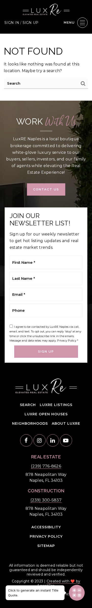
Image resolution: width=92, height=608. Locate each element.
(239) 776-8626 (46, 466)
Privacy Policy (66, 340)
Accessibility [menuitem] (46, 527)
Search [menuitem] (28, 405)
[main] (46, 67)
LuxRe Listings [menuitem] (56, 405)
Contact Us (46, 189)
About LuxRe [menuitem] (66, 423)
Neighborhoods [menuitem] (30, 423)
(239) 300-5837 (46, 500)
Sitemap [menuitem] (46, 546)
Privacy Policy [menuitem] (46, 536)
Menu (69, 22)
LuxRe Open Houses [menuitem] (46, 414)
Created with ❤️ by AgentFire (58, 583)
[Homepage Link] (46, 9)
